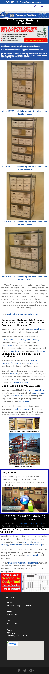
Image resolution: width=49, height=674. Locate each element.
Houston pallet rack (36, 329)
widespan (6, 363)
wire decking (15, 351)
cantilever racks (32, 363)
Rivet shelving (33, 339)
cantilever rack (15, 544)
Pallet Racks (7, 345)
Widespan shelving (18, 339)
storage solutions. (20, 382)
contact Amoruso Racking (31, 523)
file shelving (16, 363)
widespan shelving (36, 390)
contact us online (33, 555)
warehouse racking (21, 409)
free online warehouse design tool (23, 562)
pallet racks (40, 351)
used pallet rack (16, 395)
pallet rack (34, 360)
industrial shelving (34, 544)
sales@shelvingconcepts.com (19, 605)
